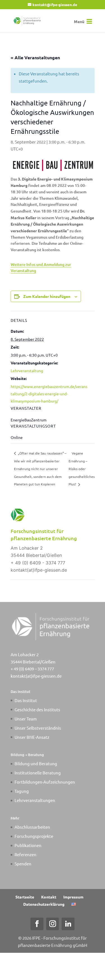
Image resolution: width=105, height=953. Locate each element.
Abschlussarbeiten (32, 826)
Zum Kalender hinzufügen (46, 296)
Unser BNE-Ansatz (32, 737)
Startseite (24, 896)
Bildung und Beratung (36, 763)
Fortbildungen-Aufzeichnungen (45, 781)
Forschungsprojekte (34, 836)
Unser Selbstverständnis (38, 727)
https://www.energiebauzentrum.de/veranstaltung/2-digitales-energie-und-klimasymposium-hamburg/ (49, 393)
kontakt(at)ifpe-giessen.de (36, 675)
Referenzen (25, 854)
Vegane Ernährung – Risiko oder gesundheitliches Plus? (82, 469)
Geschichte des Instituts (37, 709)
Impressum (73, 896)
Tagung (22, 791)
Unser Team (26, 718)
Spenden (23, 863)
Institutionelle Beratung (38, 772)
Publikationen (28, 845)
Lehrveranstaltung (27, 370)
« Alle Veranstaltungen (35, 57)
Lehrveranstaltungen (35, 800)
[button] (79, 21)
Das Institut (26, 700)
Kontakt (48, 896)
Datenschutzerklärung (43, 904)
